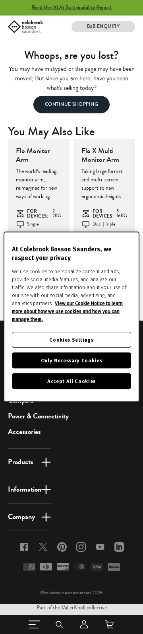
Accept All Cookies (71, 381)
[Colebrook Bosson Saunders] (25, 26)
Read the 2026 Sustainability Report (71, 8)
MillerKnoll (73, 608)
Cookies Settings (71, 339)
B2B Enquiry (103, 26)
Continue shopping (72, 104)
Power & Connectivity (38, 416)
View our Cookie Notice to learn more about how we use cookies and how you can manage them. (67, 311)
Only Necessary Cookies (71, 360)
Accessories (24, 431)
